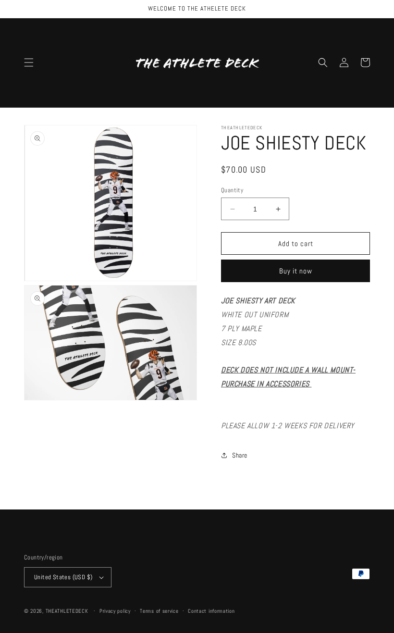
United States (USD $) (63, 577)
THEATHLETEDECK (67, 611)
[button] (28, 62)
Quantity (232, 190)
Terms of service (159, 611)
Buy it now (295, 270)
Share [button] (239, 455)
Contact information (211, 611)
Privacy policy (115, 611)
